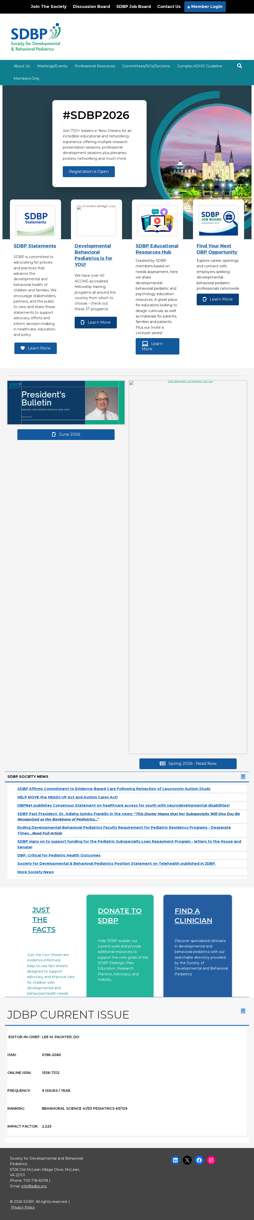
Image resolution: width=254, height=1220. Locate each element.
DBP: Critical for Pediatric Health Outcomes (58, 855)
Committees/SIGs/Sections (146, 66)
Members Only (26, 78)
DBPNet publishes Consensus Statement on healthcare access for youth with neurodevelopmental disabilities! (123, 805)
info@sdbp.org (34, 1186)
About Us (22, 66)
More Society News (35, 872)
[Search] (239, 65)
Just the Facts (44, 919)
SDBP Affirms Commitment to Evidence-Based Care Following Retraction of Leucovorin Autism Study (113, 789)
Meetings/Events (52, 66)
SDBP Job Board (133, 6)
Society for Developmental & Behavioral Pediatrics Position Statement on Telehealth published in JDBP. (116, 863)
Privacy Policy (23, 1207)
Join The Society (49, 6)
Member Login (206, 6)
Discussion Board (91, 6)
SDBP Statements (35, 246)
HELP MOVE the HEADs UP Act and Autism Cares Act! (67, 797)
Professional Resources (95, 66)
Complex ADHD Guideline (199, 66)
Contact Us (169, 6)
